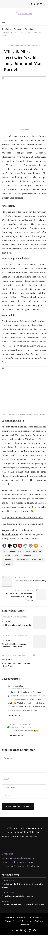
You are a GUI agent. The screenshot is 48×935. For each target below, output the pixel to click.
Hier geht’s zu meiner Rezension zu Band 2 (22, 523)
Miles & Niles (38, 560)
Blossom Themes (12, 921)
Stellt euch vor (8, 881)
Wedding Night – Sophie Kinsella (16, 625)
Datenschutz (7, 853)
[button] (4, 546)
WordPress (38, 921)
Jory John (7, 555)
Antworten (15, 715)
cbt (5, 551)
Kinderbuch (8, 560)
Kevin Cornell (30, 555)
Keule (17, 555)
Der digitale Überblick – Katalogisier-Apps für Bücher (22, 886)
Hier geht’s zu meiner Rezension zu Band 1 (22, 517)
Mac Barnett (23, 560)
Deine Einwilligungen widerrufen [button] (17, 862)
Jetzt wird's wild (33, 551)
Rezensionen (35, 45)
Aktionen (5, 901)
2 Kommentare (24, 129)
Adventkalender (10, 534)
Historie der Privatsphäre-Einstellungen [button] (20, 866)
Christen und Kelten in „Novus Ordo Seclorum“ (23, 905)
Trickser (7, 564)
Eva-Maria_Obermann (20, 725)
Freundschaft (16, 551)
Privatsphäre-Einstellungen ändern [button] (18, 857)
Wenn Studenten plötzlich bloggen (17, 896)
